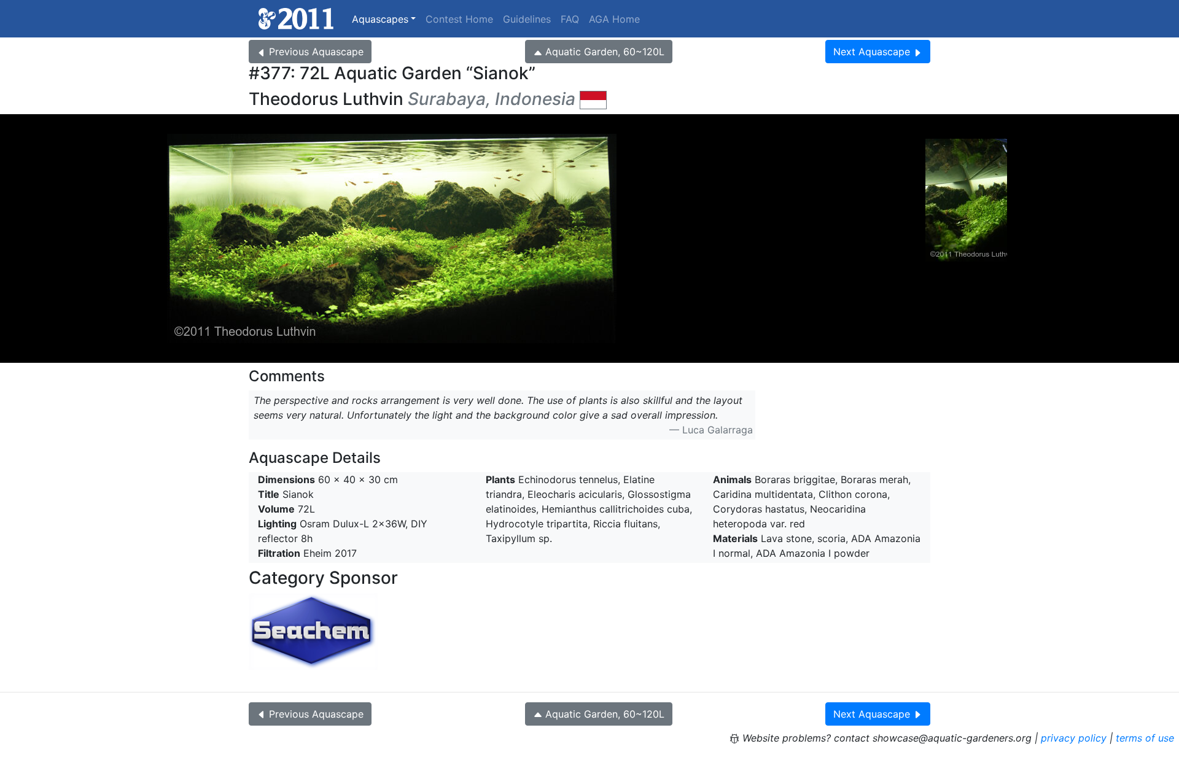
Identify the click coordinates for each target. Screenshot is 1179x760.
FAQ (570, 19)
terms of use (1145, 738)
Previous (316, 51)
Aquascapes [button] (380, 19)
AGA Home (614, 19)
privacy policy (1074, 738)
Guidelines (527, 19)
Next (871, 51)
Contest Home (459, 19)
